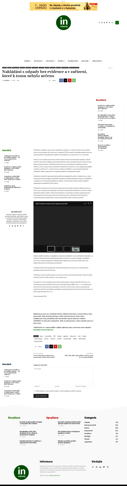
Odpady (47, 67)
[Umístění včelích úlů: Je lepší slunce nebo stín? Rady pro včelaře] (25, 178)
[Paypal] (107, 22)
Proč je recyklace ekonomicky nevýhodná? (104, 146)
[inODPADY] (16, 203)
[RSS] (109, 22)
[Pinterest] (69, 80)
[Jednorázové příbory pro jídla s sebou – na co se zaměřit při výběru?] (25, 158)
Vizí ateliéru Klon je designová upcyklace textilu (69, 432)
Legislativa (35, 67)
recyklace (59, 338)
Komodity (28, 67)
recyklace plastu (67, 338)
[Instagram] (102, 22)
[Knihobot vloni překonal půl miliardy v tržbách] (25, 188)
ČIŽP (54, 336)
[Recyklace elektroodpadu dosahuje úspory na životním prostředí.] (119, 136)
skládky (75, 338)
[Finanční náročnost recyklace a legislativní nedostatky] (119, 127)
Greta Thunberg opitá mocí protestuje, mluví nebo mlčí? (44, 356)
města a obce (73, 336)
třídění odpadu (82, 338)
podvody (46, 338)
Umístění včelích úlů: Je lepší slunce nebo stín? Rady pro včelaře (12, 178)
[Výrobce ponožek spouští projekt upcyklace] (51, 443)
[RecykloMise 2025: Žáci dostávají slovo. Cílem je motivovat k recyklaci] (119, 117)
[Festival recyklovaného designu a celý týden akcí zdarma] (25, 169)
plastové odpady (38, 338)
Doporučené (15, 67)
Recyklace (52, 67)
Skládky (58, 67)
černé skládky (48, 336)
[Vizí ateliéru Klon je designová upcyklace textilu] (51, 434)
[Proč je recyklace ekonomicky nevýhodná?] (119, 147)
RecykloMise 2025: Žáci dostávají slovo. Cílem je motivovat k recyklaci (106, 116)
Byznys (4, 67)
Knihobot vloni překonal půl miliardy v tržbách (12, 187)
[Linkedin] (104, 22)
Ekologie (22, 67)
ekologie (59, 336)
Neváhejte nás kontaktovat (43, 330)
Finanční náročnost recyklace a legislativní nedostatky (106, 126)
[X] (112, 22)
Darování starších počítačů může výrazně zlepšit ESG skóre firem (69, 423)
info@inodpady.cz (54, 475)
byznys (41, 336)
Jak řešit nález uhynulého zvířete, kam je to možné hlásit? (79, 356)
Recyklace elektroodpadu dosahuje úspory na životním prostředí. (105, 136)
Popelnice (52, 338)
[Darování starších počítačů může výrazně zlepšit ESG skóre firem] (51, 424)
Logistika (41, 67)
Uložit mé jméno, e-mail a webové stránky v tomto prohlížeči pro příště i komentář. (58, 391)
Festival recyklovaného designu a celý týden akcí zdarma (12, 168)
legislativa (65, 336)
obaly (79, 336)
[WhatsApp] (74, 80)
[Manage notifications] (122, 481)
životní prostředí (38, 341)
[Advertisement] (63, 45)
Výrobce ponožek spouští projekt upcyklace (67, 442)
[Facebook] (99, 22)
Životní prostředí (74, 67)
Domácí (9, 67)
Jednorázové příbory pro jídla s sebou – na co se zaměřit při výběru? (12, 158)
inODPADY (6, 80)
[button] (117, 22)
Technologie (65, 67)
